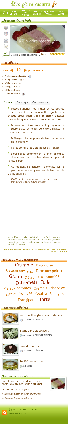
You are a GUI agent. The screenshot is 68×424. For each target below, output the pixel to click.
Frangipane (27, 300)
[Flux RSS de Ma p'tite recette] (4, 415)
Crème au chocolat (49, 288)
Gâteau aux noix (19, 271)
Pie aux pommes (17, 288)
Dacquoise (44, 265)
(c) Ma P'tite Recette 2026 (23, 409)
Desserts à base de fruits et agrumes (22, 394)
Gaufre (41, 294)
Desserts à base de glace (16, 389)
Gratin (15, 277)
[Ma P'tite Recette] (34, 5)
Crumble (24, 265)
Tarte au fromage (18, 294)
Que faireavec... (49, 13)
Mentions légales (17, 413)
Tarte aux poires (49, 271)
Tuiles (46, 283)
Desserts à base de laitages (18, 398)
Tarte (44, 299)
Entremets (26, 283)
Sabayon (57, 294)
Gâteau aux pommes (42, 277)
